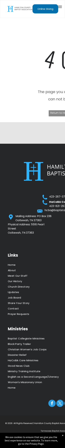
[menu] (60, 6)
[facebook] (52, 404)
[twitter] (60, 404)
